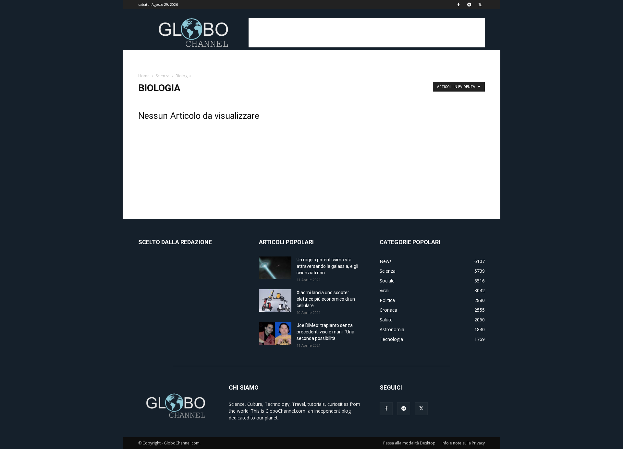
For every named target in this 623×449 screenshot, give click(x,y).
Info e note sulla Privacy (463, 443)
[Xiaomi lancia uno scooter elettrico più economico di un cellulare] (275, 300)
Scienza (162, 76)
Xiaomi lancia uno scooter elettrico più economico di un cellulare (326, 299)
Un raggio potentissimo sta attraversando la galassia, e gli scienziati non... (327, 266)
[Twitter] (480, 4)
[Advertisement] (367, 32)
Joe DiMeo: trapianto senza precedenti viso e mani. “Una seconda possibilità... (325, 332)
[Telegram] (469, 4)
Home (144, 76)
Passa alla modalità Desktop (409, 443)
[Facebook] (458, 4)
